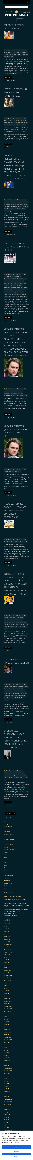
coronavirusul (7, 287)
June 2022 (6, 1052)
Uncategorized (7, 886)
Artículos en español (9, 839)
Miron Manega (17, 50)
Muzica (5, 870)
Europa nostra (7, 775)
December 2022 (8, 1037)
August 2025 (7, 954)
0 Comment (16, 276)
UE (4, 779)
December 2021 (8, 1068)
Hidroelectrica (25, 206)
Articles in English (8, 837)
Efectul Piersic (14, 122)
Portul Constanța (18, 208)
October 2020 (7, 1104)
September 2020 (8, 1107)
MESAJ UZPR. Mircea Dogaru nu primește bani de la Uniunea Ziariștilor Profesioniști (15, 510)
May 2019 (6, 1117)
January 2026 (7, 942)
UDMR (26, 777)
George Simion (26, 624)
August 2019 (7, 1114)
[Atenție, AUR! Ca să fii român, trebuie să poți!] (8, 666)
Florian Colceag (24, 287)
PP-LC (22, 697)
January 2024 (7, 1003)
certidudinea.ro (7, 283)
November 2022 (8, 1040)
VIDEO (5, 888)
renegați (17, 777)
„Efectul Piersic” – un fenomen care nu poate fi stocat (15, 92)
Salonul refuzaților (8, 875)
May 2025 (6, 962)
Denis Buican (13, 287)
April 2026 (6, 934)
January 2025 (7, 972)
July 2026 (6, 926)
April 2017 (6, 1127)
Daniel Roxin (20, 393)
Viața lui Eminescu (24, 395)
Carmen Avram (18, 281)
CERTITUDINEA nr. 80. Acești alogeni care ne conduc (16, 246)
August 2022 (7, 1047)
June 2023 (6, 1022)
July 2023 (6, 1019)
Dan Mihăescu (25, 54)
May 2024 (6, 993)
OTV (15, 697)
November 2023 (8, 1009)
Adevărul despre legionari (22, 278)
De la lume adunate (9, 849)
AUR (21, 620)
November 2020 (8, 1101)
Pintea (18, 124)
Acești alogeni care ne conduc (10, 278)
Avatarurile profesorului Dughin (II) (12, 896)
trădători (22, 777)
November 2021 (8, 1071)
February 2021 (7, 1094)
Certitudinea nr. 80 (23, 204)
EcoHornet (13, 624)
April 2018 (6, 1122)
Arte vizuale (6, 120)
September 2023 (8, 1014)
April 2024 (6, 996)
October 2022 (7, 1042)
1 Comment (23, 52)
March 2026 (7, 936)
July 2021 (6, 1081)
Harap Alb (26, 122)
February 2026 (7, 939)
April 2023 (6, 1027)
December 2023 (8, 1006)
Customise (16, 1151)
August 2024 (7, 985)
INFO (25, 539)
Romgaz (23, 208)
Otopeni (24, 294)
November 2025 (8, 947)
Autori (5, 842)
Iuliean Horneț (11, 626)
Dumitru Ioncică (12, 777)
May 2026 (6, 931)
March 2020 (7, 1109)
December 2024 (8, 975)
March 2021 (7, 1091)
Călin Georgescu (7, 622)
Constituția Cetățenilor (18, 285)
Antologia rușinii (7, 772)
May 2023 (6, 1024)
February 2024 (7, 1001)
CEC (18, 204)
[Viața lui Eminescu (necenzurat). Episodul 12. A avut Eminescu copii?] (13, 439)
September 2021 (8, 1076)
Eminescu (18, 287)
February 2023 (7, 1032)
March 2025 (7, 967)
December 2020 (8, 1099)
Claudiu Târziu (7, 693)
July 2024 (6, 988)
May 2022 (6, 1055)
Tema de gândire (15, 52)
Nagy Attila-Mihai (7, 294)
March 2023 (7, 1029)
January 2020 (7, 1112)
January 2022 (7, 1065)
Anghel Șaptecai (7, 122)
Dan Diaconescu (23, 693)
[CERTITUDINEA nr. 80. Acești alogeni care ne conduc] (10, 253)
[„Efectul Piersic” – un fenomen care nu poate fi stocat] (9, 99)
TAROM (5, 211)
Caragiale (6, 54)
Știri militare (7, 880)
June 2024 (6, 991)
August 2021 (7, 1078)
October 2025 (7, 949)
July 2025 (6, 957)
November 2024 (8, 978)
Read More (7, 77)
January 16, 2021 (9, 615)
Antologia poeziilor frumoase (11, 824)
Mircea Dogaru (14, 292)
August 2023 (7, 1016)
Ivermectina (23, 289)
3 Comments (26, 202)
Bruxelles (6, 777)
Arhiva (25, 50)
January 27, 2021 (9, 118)
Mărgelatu (6, 124)
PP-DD (18, 697)
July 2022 (6, 1050)
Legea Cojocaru (14, 695)
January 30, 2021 (9, 50)
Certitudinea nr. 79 (15, 622)
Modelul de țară (16, 617)
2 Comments (15, 688)
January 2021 (7, 1096)
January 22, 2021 (9, 539)
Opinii (5, 52)
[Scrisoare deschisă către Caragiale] (9, 31)
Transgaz (10, 211)
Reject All (16, 1156)
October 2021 (7, 1073)
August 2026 (7, 923)
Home (17, 18)
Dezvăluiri (15, 202)
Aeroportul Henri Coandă (11, 204)
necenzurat (13, 395)
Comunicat (15, 541)
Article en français (8, 834)
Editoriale (6, 855)
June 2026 (6, 929)
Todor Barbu (6, 700)
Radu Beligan (23, 124)
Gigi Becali (11, 289)
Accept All (16, 1147)
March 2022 (7, 1060)
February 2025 (7, 970)
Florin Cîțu (20, 206)
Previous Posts (11, 813)
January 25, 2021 (9, 274)
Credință (6, 847)
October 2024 (7, 980)
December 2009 (8, 1130)
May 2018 (6, 1120)
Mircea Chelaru (7, 292)
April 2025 (6, 965)
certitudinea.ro (12, 54)
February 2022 (7, 1063)
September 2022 (8, 1045)
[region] (16, 1145)
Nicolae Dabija (15, 294)
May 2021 (6, 1086)
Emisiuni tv (11, 391)
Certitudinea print (13, 120)
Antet (5, 821)
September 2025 (8, 952)
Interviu (5, 626)
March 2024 (7, 998)
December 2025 (8, 944)
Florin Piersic (20, 122)
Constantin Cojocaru (8, 285)
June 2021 (6, 1083)
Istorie (5, 865)
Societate (9, 52)
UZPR (25, 296)
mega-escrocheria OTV (22, 695)
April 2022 (6, 1058)
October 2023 (7, 1011)
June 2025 (6, 960)
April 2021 (6, 1089)
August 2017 (7, 1125)
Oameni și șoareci (12, 124)
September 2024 (8, 983)
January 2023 (7, 1034)
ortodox (12, 56)
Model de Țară (24, 626)
